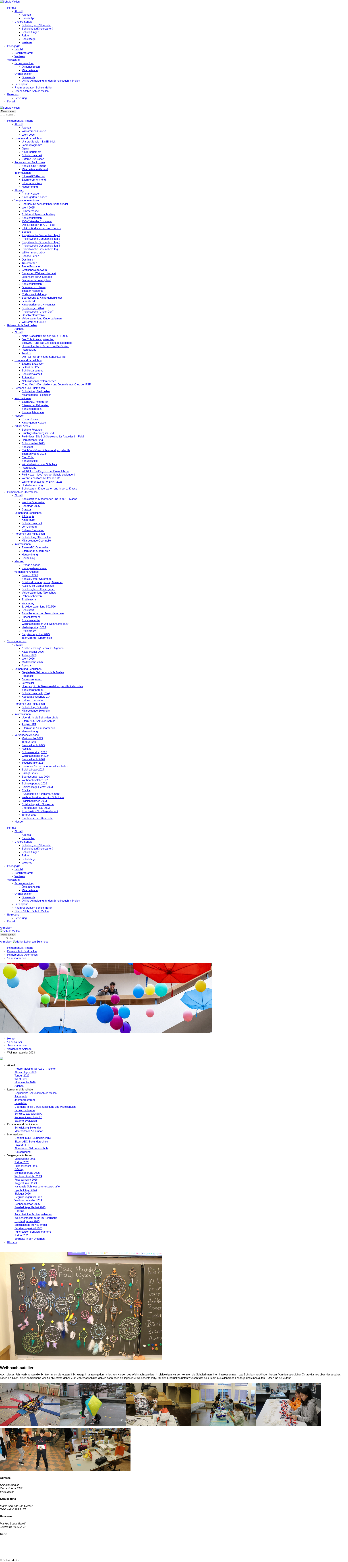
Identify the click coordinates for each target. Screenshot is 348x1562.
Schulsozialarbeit (32, 155)
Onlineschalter (23, 73)
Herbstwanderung (32, 440)
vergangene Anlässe (26, 571)
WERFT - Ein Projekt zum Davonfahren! (45, 471)
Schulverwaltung (24, 63)
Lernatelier (28, 682)
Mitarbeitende (30, 70)
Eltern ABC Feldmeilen (35, 401)
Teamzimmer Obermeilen (37, 637)
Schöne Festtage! (32, 429)
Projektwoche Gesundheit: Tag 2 (41, 238)
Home (10, 1038)
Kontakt (11, 101)
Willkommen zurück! (34, 131)
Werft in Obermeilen (33, 502)
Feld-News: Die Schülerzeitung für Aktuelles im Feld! (53, 436)
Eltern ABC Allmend (33, 176)
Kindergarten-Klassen (34, 197)
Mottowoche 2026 (32, 662)
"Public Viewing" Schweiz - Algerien (42, 648)
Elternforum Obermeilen (36, 550)
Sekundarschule (16, 641)
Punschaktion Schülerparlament (40, 793)
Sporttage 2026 (31, 506)
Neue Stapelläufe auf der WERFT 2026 (45, 335)
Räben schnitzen (32, 596)
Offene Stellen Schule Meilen (31, 91)
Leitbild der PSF (31, 367)
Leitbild (18, 49)
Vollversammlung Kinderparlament (42, 318)
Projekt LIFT (29, 724)
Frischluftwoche (31, 616)
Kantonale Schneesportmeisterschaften (45, 766)
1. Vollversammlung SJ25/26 (39, 606)
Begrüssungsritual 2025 (36, 634)
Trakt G (26, 353)
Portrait (11, 7)
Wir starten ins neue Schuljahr (39, 464)
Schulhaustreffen (32, 217)
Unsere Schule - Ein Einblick (38, 141)
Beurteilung (28, 558)
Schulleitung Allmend (34, 165)
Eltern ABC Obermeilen (35, 547)
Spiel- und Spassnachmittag (38, 214)
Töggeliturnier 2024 (33, 762)
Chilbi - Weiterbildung (34, 294)
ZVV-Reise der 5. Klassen (37, 221)
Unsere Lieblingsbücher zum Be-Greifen (45, 346)
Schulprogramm (24, 52)
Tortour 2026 (29, 655)
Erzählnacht (29, 599)
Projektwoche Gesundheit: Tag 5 (41, 249)
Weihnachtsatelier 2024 (35, 755)
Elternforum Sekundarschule (38, 728)
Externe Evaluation (33, 159)
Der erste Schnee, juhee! (36, 280)
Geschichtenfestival (33, 315)
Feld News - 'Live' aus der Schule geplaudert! (48, 474)
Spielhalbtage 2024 (33, 769)
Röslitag (26, 748)
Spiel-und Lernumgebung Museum (42, 582)
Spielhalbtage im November (38, 804)
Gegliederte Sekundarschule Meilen (43, 672)
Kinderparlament (31, 151)
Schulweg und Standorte (36, 25)
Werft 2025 (28, 207)
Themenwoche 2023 (34, 453)
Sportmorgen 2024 (33, 308)
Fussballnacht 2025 (33, 745)
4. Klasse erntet (31, 620)
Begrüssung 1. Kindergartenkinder (42, 297)
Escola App (28, 18)
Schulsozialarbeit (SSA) (36, 693)
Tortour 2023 (29, 814)
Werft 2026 (28, 134)
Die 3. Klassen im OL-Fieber (38, 224)
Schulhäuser (14, 1042)
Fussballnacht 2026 (33, 759)
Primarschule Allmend (20, 120)
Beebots (27, 231)
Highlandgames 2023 (34, 800)
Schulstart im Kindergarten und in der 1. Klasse (49, 488)
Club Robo (28, 457)
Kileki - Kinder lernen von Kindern (41, 228)
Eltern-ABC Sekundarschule (38, 721)
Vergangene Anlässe (26, 200)
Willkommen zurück (33, 252)
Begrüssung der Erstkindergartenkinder (45, 204)
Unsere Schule (23, 21)
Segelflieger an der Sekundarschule (43, 613)
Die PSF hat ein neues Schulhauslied (43, 356)
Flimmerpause (30, 211)
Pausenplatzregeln (33, 412)
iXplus (25, 148)
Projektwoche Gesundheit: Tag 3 (41, 242)
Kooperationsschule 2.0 (35, 696)
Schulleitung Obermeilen (36, 537)
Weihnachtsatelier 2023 (35, 780)
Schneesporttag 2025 (34, 752)
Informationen (22, 172)
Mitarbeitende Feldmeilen (36, 394)
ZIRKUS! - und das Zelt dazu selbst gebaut (47, 342)
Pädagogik (13, 46)
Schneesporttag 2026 (34, 783)
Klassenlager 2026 (33, 651)
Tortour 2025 (29, 741)
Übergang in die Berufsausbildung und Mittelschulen (52, 686)
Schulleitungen (30, 32)
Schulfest (27, 446)
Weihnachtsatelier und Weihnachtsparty (45, 623)
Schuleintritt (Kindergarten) (37, 28)
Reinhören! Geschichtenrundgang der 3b (46, 450)
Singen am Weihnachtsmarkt (39, 273)
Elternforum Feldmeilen (35, 405)
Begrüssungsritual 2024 (36, 776)
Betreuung (13, 94)
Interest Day (29, 349)
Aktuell (18, 11)
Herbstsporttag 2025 (34, 627)
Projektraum (29, 630)
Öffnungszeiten (31, 66)
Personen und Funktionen (29, 162)
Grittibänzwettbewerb (34, 269)
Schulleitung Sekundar (35, 707)
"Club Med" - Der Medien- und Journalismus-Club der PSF (56, 384)
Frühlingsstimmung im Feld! (38, 433)
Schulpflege (29, 39)
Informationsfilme (32, 183)
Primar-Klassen (31, 193)
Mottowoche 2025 (32, 738)
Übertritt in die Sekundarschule (40, 717)
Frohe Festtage (31, 266)
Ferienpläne (21, 84)
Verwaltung (13, 59)
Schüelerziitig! (30, 460)
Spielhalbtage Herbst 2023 (37, 787)
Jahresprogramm (32, 145)
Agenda (26, 14)
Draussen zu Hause (33, 287)
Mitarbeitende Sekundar (36, 710)
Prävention (28, 377)
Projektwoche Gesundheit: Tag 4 (41, 245)
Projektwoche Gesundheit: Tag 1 (41, 235)
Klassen (19, 190)
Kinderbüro (28, 519)
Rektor (26, 35)
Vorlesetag (28, 603)
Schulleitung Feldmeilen (36, 391)
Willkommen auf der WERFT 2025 (42, 481)
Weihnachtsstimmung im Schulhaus (43, 797)
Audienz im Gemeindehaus (38, 585)
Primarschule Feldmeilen (22, 325)
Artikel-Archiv (22, 426)
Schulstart (28, 610)
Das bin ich (28, 259)
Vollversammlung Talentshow (39, 592)
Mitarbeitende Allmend (35, 169)
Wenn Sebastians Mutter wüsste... (42, 478)
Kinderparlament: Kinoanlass (39, 304)
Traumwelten (29, 263)
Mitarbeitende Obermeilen (37, 540)
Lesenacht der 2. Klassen (37, 276)
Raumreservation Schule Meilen (33, 87)
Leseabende (29, 301)
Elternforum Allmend (34, 179)
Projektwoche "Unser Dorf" (37, 311)
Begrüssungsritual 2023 (36, 807)
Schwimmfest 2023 (33, 443)
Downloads (28, 77)
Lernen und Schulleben (28, 138)
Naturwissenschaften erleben (39, 381)
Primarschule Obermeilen (22, 492)
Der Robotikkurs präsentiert (38, 339)
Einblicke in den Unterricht (37, 818)
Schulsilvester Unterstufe (36, 578)
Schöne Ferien (30, 256)
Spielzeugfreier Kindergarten (38, 589)
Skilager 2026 (30, 575)
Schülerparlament (32, 370)
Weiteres (27, 42)
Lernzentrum (29, 526)
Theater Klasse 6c (32, 290)
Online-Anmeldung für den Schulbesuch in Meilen (51, 80)
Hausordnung (30, 186)
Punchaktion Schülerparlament (40, 811)
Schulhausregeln (32, 408)
